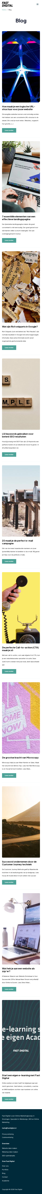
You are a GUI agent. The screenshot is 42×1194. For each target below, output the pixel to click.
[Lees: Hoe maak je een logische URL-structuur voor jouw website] (21, 67)
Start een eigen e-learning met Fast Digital (21, 1076)
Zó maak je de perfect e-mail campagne (17, 542)
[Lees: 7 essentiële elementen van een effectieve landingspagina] (21, 177)
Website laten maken (9, 1148)
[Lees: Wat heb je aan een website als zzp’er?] (21, 929)
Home (4, 10)
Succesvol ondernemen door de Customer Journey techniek (19, 863)
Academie (5, 1181)
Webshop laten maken (10, 1152)
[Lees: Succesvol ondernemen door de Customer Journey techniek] (21, 822)
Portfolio (5, 1170)
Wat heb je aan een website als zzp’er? (18, 970)
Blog (3, 1173)
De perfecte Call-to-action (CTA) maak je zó (20, 649)
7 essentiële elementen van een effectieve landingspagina (18, 218)
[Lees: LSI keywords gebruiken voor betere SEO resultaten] (21, 394)
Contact (5, 1177)
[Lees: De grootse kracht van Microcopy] (21, 718)
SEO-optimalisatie (8, 1156)
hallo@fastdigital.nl (9, 1128)
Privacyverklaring (8, 1134)
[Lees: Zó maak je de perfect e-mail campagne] (21, 501)
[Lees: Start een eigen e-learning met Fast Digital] (21, 1035)
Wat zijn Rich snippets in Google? (20, 326)
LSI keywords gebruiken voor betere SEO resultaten (17, 435)
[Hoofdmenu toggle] (37, 4)
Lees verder (9, 131)
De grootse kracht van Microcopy (20, 757)
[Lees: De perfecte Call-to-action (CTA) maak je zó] (21, 608)
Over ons (5, 1166)
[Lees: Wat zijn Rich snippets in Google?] (21, 287)
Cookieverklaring (7, 1137)
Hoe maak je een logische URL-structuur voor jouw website (18, 108)
